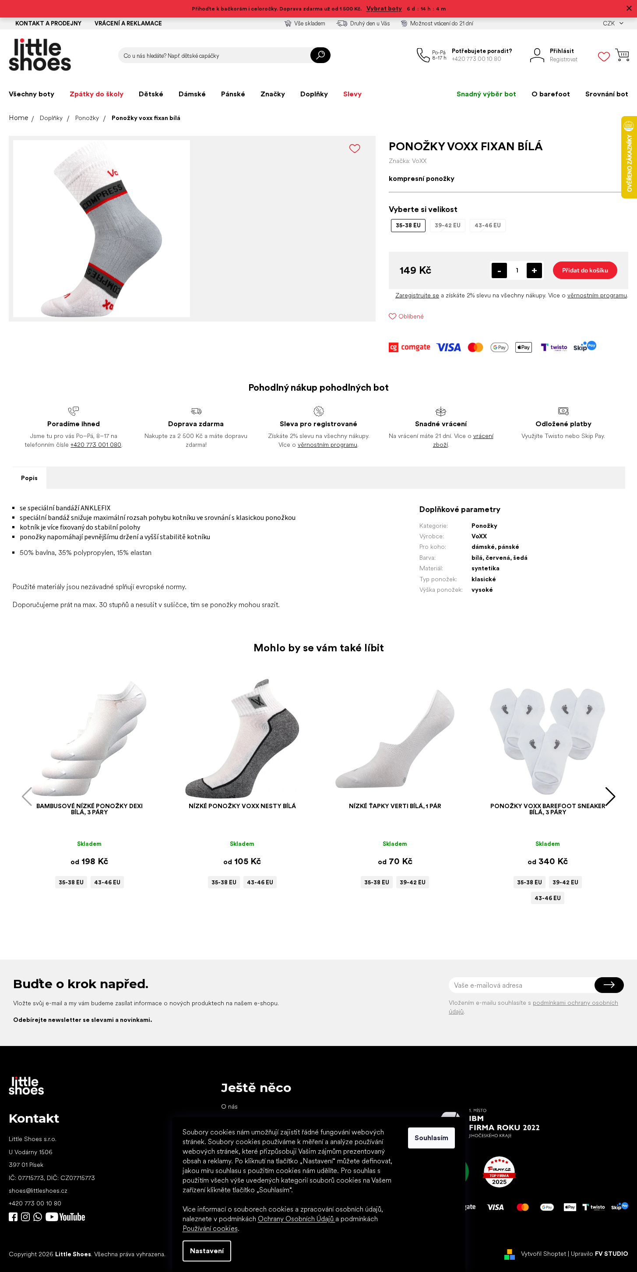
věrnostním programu (597, 295)
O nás (229, 1106)
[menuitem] (31, 94)
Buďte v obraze (13, 1216)
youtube (65, 1216)
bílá (477, 557)
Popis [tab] (29, 477)
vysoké (482, 589)
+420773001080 (39, 1216)
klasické (484, 579)
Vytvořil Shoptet (543, 1253)
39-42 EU (413, 882)
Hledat (320, 55)
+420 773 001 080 (95, 444)
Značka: (407, 160)
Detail (85, 785)
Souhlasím (431, 1138)
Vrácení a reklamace (128, 23)
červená (498, 557)
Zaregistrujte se (417, 295)
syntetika (486, 568)
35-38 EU (71, 882)
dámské (483, 546)
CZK (609, 23)
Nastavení (207, 1251)
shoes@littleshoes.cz (38, 1190)
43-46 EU (107, 882)
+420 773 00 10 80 (35, 1203)
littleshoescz (25, 1216)
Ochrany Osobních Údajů (296, 1219)
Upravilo (599, 1253)
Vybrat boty (384, 8)
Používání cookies (210, 1228)
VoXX (479, 536)
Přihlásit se (609, 985)
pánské (508, 546)
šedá (520, 557)
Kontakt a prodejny (48, 23)
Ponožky (484, 525)
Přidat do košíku (585, 270)
